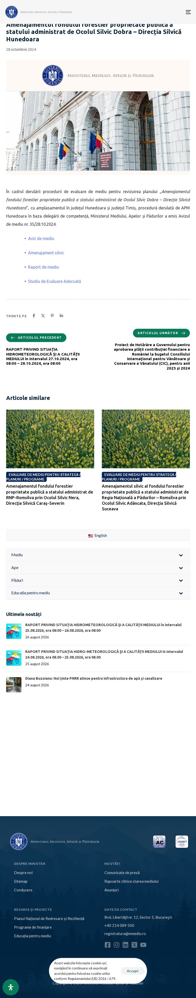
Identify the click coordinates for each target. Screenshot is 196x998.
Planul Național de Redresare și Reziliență (49, 918)
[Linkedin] (125, 945)
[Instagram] (116, 945)
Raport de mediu (43, 267)
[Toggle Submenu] (181, 555)
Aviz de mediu (41, 238)
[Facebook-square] (107, 945)
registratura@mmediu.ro (125, 933)
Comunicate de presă (122, 872)
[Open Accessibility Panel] (11, 987)
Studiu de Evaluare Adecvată (54, 281)
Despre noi (23, 872)
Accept (133, 971)
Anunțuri (111, 890)
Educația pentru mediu (32, 935)
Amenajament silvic (46, 252)
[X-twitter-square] (134, 945)
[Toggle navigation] (160, 12)
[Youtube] (143, 945)
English (100, 535)
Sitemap (21, 881)
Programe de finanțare (33, 927)
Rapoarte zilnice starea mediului (131, 881)
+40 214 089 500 (119, 925)
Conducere (23, 890)
